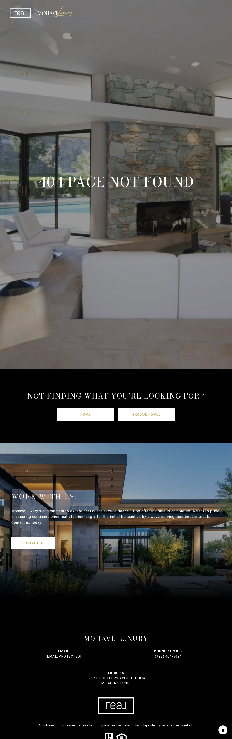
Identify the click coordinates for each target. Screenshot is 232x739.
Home (85, 414)
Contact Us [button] (33, 543)
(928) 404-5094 (168, 656)
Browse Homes (146, 414)
